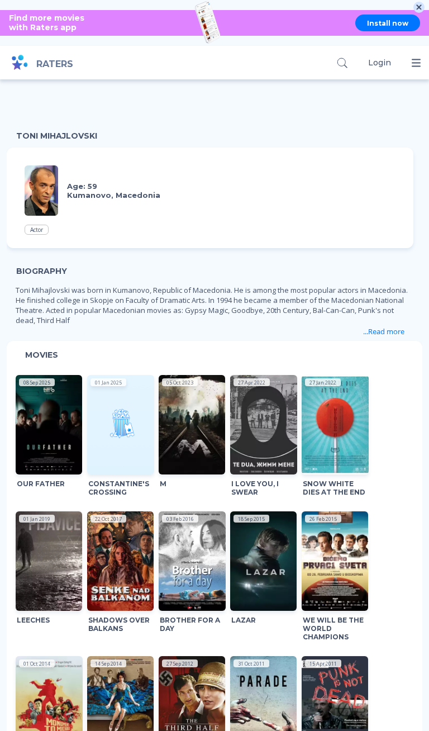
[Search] (342, 63)
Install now (387, 23)
